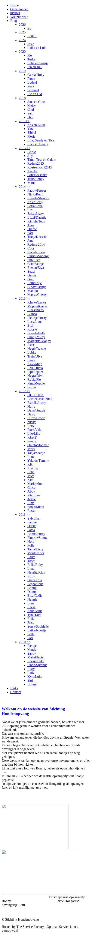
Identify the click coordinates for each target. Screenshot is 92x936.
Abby (31, 491)
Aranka (32, 171)
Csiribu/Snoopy (38, 256)
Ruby (31, 576)
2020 (22, 51)
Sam (30, 113)
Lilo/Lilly (33, 433)
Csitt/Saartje (35, 264)
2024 (22, 40)
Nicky (31, 422)
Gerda (31, 275)
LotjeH (32, 82)
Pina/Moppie (36, 383)
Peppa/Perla (35, 584)
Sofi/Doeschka (37, 175)
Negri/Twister (36, 348)
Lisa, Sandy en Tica (40, 140)
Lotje (30, 472)
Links (14, 688)
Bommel (33, 90)
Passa (31, 530)
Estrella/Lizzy (36, 402)
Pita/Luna (33, 495)
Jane (30, 240)
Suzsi (31, 271)
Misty (31, 449)
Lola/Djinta (35, 368)
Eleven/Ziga (35, 267)
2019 (22, 71)
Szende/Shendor (38, 198)
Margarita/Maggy (39, 341)
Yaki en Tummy (38, 460)
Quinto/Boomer (38, 445)
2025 (22, 32)
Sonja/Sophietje (38, 626)
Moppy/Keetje (37, 306)
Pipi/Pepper (35, 372)
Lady (30, 673)
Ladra (31, 557)
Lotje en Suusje (37, 63)
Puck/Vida (34, 429)
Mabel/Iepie (35, 657)
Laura (31, 360)
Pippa (31, 78)
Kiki (30, 464)
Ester (30, 345)
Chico (31, 487)
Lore (30, 603)
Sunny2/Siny (36, 337)
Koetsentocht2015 (39, 167)
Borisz (31, 152)
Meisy (31, 105)
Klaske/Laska (36, 302)
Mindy (31, 649)
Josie (30, 44)
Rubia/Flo (34, 379)
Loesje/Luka (35, 661)
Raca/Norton (36, 252)
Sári (30, 233)
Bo (29, 28)
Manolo (32, 291)
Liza (30, 210)
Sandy (31, 653)
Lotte (30, 456)
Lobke (31, 352)
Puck (30, 86)
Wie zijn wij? (19, 17)
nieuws (15, 13)
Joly (30, 156)
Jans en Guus (36, 102)
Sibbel (31, 132)
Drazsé (32, 229)
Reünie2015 (35, 163)
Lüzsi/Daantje (36, 217)
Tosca (31, 561)
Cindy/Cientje (36, 287)
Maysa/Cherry (37, 294)
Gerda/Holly (35, 75)
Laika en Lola (36, 48)
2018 (22, 98)
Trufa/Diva (34, 356)
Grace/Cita (34, 580)
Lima (30, 503)
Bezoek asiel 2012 (39, 399)
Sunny (31, 441)
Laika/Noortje (36, 630)
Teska (31, 59)
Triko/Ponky (35, 179)
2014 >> (24, 186)
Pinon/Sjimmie (37, 665)
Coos (30, 248)
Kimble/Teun (36, 221)
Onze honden (19, 9)
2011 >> (24, 514)
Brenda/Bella (36, 333)
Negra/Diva (35, 375)
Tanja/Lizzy (35, 549)
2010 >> (24, 642)
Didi (30, 117)
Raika (31, 618)
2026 (22, 24)
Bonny (32, 588)
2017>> (24, 121)
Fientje (32, 646)
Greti (30, 279)
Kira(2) (32, 437)
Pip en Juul (34, 67)
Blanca (32, 314)
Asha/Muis (34, 611)
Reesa (31, 607)
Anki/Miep (34, 364)
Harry (31, 406)
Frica (30, 622)
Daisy (31, 414)
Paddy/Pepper (36, 190)
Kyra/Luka (34, 676)
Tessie (31, 499)
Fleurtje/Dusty (37, 318)
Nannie (32, 599)
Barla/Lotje (35, 206)
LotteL (32, 36)
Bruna (31, 387)
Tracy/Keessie (36, 237)
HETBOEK (35, 395)
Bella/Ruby (35, 564)
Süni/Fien (33, 260)
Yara (30, 129)
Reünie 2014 (36, 244)
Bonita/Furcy (36, 534)
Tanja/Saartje (36, 453)
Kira (30, 480)
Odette (31, 526)
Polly (30, 545)
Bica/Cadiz (34, 595)
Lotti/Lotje (34, 283)
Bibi (30, 325)
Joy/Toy (32, 468)
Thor (30, 225)
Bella (30, 634)
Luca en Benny (37, 144)
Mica (30, 476)
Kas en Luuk (36, 125)
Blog (13, 21)
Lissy (31, 669)
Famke (32, 522)
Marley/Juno (35, 483)
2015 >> (24, 148)
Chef (30, 109)
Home (14, 5)
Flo (29, 55)
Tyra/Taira (34, 615)
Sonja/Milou (35, 507)
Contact (15, 692)
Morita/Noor (35, 553)
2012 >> (24, 391)
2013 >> (24, 298)
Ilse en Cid (34, 94)
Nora (30, 541)
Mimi (31, 183)
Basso (31, 510)
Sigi (30, 680)
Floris (31, 136)
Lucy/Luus (34, 321)
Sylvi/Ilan (33, 518)
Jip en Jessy (35, 202)
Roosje (32, 329)
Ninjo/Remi (35, 194)
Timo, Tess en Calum (41, 159)
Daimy (32, 591)
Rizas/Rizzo (35, 310)
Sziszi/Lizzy (35, 213)
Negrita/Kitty (36, 572)
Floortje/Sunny (37, 537)
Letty (30, 426)
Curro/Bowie (36, 418)
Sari (30, 638)
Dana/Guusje (36, 410)
